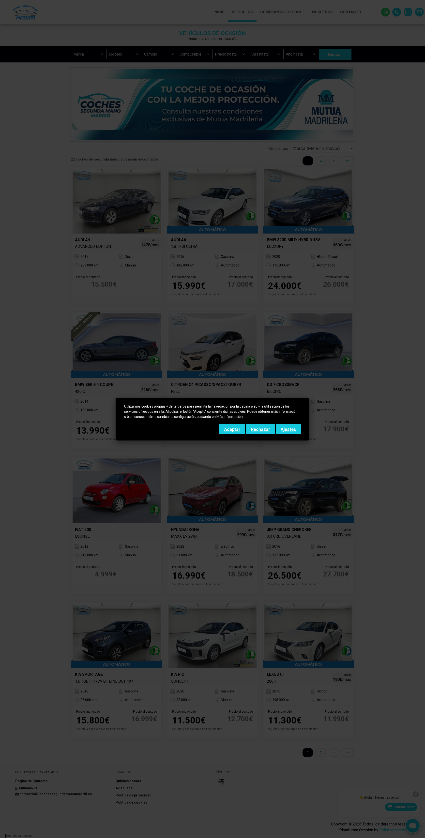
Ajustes (288, 429)
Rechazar (260, 429)
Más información (229, 417)
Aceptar (232, 429)
